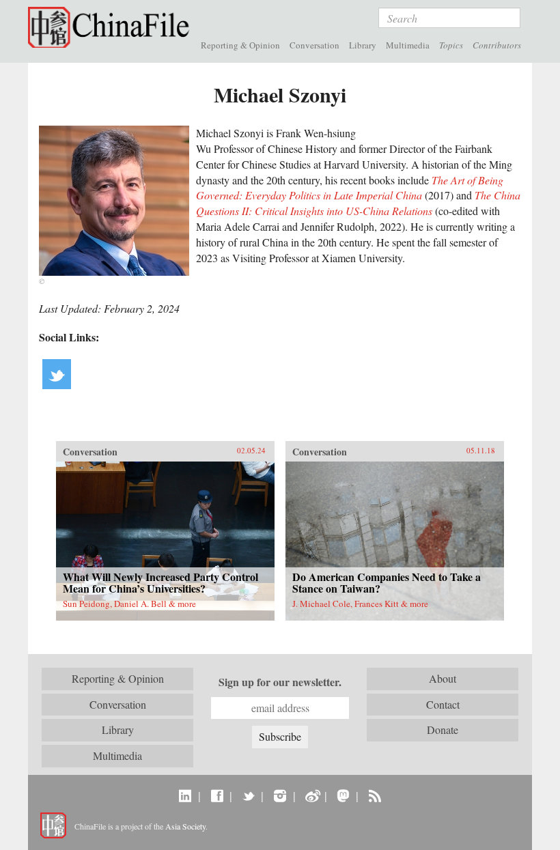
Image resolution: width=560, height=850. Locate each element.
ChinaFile (112, 27)
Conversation (314, 45)
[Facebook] (216, 795)
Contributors (497, 45)
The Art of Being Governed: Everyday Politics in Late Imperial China (349, 188)
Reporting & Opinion (240, 45)
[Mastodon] (343, 795)
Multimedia (408, 45)
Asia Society (185, 826)
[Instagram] (279, 795)
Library (362, 45)
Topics (451, 45)
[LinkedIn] (185, 795)
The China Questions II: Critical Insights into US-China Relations (358, 203)
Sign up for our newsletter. (280, 682)
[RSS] (374, 795)
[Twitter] (248, 795)
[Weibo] (311, 795)
